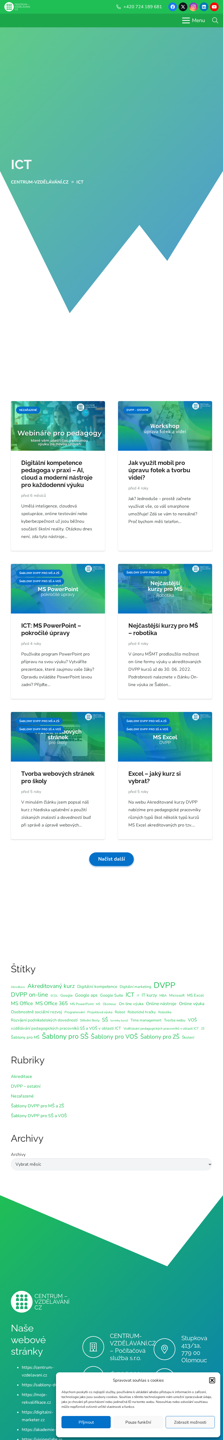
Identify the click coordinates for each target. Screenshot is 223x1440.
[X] (183, 6)
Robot (120, 1012)
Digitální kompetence (97, 986)
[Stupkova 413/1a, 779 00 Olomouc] (167, 1349)
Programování (74, 1012)
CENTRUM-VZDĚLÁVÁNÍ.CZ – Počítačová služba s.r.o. (133, 1346)
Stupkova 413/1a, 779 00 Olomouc (194, 1349)
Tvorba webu (174, 1020)
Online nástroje (161, 1004)
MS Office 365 (51, 1003)
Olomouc (109, 1004)
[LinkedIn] (204, 6)
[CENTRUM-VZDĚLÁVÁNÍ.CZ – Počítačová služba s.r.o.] (96, 1347)
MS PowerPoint (82, 1004)
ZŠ (203, 1029)
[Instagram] (193, 6)
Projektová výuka (99, 1012)
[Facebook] (172, 6)
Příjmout (86, 1422)
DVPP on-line (29, 995)
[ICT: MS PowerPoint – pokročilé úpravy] (58, 568)
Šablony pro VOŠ (114, 1037)
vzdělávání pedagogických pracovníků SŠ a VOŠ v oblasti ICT (66, 1028)
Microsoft (177, 995)
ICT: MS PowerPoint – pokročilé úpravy (51, 629)
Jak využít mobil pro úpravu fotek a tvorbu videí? (159, 470)
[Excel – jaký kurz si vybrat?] (165, 716)
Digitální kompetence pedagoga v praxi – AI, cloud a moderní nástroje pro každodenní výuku (56, 473)
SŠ (105, 1019)
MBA (163, 995)
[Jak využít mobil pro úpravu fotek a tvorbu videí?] (165, 405)
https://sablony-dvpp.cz (44, 1385)
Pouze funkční (138, 1422)
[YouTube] (214, 6)
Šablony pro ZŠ (159, 1037)
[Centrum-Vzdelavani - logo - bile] (17, 7)
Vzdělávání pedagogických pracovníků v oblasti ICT (161, 1028)
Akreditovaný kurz (51, 986)
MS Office (22, 1003)
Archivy (18, 1155)
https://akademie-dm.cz (44, 1430)
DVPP (164, 985)
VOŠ (192, 1020)
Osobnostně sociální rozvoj (36, 1012)
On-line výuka (131, 1003)
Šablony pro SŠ (65, 1036)
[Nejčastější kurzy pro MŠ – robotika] (165, 568)
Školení (188, 1037)
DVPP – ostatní (26, 1086)
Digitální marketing (135, 986)
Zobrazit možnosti (190, 1422)
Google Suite (111, 995)
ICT (21, 164)
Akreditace (18, 987)
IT (138, 996)
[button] (212, 1380)
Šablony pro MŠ (25, 1037)
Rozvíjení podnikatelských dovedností (44, 1020)
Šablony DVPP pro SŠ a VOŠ (39, 1116)
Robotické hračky (142, 1012)
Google (66, 995)
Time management (146, 1020)
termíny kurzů (119, 1020)
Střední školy (90, 1020)
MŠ (98, 1004)
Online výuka (192, 1004)
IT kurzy (149, 995)
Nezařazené (22, 1096)
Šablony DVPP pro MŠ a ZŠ (37, 1106)
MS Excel (195, 995)
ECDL (54, 996)
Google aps (86, 995)
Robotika (164, 1012)
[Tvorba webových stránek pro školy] (58, 716)
